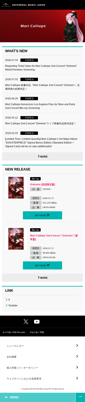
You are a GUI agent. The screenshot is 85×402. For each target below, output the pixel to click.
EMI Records (19, 332)
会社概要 (12, 356)
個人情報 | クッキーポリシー (22, 367)
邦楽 (42, 332)
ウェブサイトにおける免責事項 (24, 378)
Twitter (26, 321)
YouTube (37, 322)
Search (71, 5)
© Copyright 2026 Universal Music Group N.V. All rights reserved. (42, 389)
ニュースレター (15, 345)
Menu (80, 5)
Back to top (80, 397)
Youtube (13, 305)
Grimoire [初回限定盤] (42, 184)
